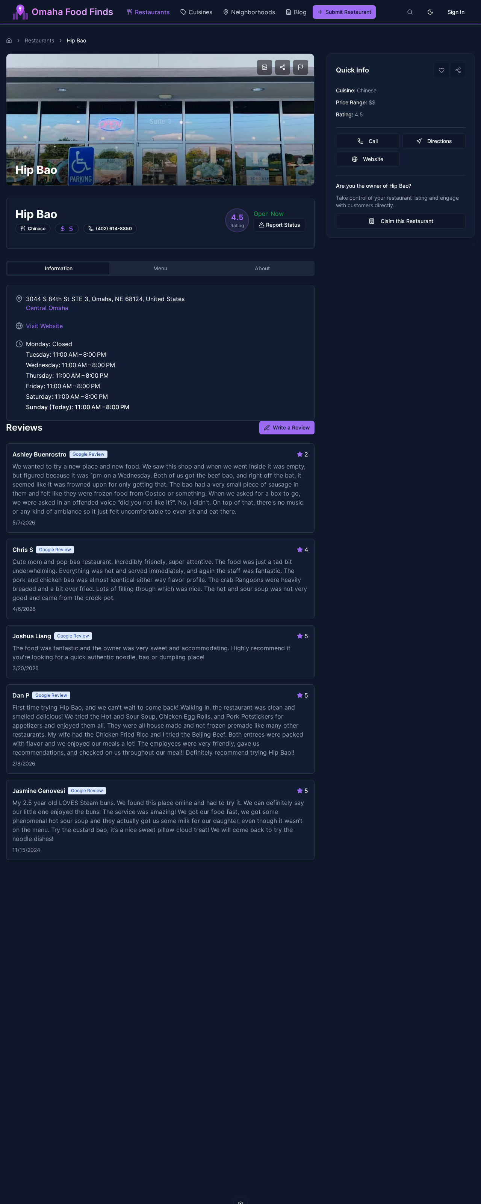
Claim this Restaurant (407, 221)
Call (373, 141)
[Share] (458, 70)
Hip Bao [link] (76, 40)
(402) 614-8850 (114, 228)
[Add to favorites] (441, 70)
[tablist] (160, 268)
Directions (439, 141)
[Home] (9, 41)
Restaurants (39, 40)
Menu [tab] (160, 268)
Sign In (456, 12)
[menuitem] (148, 12)
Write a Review (291, 427)
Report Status (283, 225)
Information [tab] (59, 268)
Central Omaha (47, 308)
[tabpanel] (160, 353)
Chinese (36, 228)
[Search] (409, 12)
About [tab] (262, 268)
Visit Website (44, 326)
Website (373, 159)
